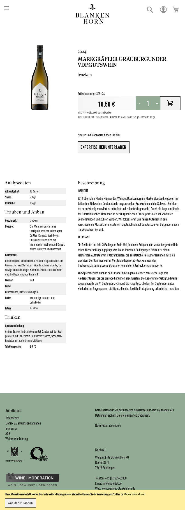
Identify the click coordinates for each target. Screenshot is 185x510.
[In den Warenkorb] (170, 103)
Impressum (11, 428)
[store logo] (92, 13)
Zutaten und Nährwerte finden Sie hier (99, 135)
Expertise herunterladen (104, 147)
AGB (7, 433)
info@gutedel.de (112, 483)
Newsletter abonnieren (108, 425)
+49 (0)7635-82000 (116, 478)
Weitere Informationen (134, 494)
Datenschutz (12, 417)
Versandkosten (104, 112)
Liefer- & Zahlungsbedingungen (23, 423)
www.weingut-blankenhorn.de (118, 488)
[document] (92, 500)
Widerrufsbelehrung (16, 438)
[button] (150, 9)
